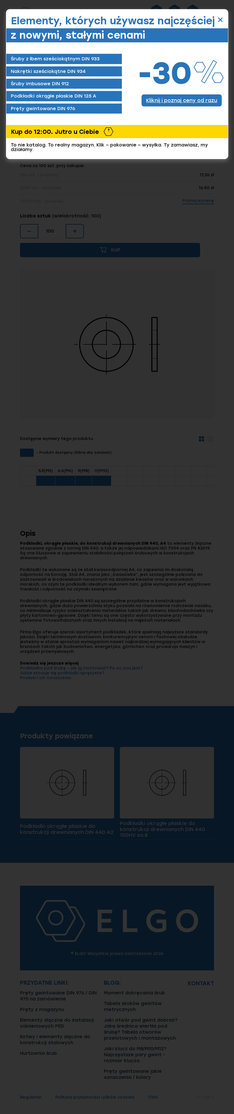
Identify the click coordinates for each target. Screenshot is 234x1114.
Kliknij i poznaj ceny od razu (181, 100)
